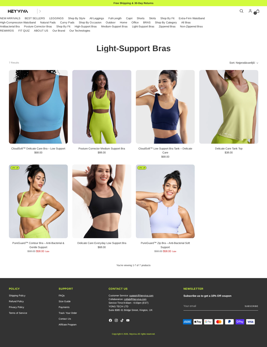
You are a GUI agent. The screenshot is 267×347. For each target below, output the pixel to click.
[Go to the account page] (249, 11)
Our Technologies (79, 30)
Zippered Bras (167, 26)
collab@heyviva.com (135, 299)
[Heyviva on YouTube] (128, 321)
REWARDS (7, 30)
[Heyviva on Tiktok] (122, 321)
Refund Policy (16, 301)
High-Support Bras (86, 26)
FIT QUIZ (24, 30)
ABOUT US (41, 30)
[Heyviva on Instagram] (116, 321)
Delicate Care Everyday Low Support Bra (101, 243)
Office (135, 22)
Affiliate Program (67, 324)
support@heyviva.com (141, 295)
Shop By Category (166, 22)
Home (123, 22)
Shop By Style (76, 18)
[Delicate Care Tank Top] (228, 107)
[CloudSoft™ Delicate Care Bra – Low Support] (38, 107)
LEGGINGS (56, 18)
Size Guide (64, 301)
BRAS (147, 22)
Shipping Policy (17, 295)
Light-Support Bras (143, 26)
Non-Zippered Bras (191, 26)
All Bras (186, 22)
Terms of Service (18, 313)
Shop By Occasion (90, 22)
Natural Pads (48, 22)
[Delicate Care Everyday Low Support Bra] (101, 201)
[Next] (40, 11)
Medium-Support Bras (114, 26)
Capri (129, 18)
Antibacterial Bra (10, 26)
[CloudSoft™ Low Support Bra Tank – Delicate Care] (165, 107)
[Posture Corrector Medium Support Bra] (101, 107)
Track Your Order (68, 313)
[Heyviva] (18, 11)
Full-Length (115, 18)
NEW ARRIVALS (10, 18)
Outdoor (111, 22)
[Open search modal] (241, 11)
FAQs (62, 295)
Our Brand (58, 30)
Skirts (152, 18)
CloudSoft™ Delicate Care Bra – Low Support (38, 148)
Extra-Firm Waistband (192, 18)
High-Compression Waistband (18, 22)
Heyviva (133, 334)
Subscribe (251, 306)
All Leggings (97, 18)
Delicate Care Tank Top (228, 148)
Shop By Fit (167, 18)
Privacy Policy (16, 307)
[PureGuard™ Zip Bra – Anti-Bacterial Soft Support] (165, 201)
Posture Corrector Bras (38, 26)
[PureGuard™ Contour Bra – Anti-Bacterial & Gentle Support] (38, 201)
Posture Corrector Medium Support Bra (101, 148)
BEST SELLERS (35, 18)
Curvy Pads (67, 22)
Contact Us (65, 318)
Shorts (141, 18)
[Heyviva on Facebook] (111, 321)
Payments (64, 307)
